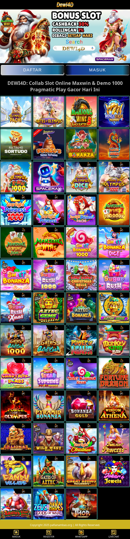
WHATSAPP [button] (81, 536)
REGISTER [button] (48, 536)
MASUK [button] (16, 536)
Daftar (32, 69)
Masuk (97, 69)
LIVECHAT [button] (114, 536)
